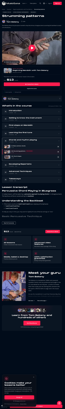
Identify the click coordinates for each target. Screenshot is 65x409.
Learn (24, 3)
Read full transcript (9, 223)
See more (30, 300)
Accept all (19, 397)
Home (3, 9)
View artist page (41, 300)
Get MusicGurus (32, 323)
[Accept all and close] (33, 377)
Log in (50, 3)
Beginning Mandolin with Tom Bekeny (22, 9)
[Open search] (40, 3)
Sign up (57, 3)
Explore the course (32, 88)
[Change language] (45, 3)
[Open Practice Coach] (59, 403)
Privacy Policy (23, 403)
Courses (9, 9)
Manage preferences (20, 401)
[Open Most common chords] (32, 146)
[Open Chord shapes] (32, 157)
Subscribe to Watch (32, 84)
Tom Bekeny (12, 22)
